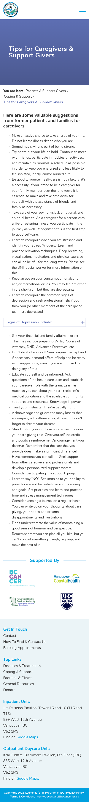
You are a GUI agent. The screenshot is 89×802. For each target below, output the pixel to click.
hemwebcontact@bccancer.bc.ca (58, 796)
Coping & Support (18, 672)
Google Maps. (27, 737)
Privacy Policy (75, 792)
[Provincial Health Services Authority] (22, 601)
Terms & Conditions (22, 796)
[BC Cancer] (22, 578)
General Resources (18, 684)
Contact (9, 636)
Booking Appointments (22, 648)
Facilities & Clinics (17, 678)
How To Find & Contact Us (24, 642)
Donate (9, 690)
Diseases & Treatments (22, 666)
